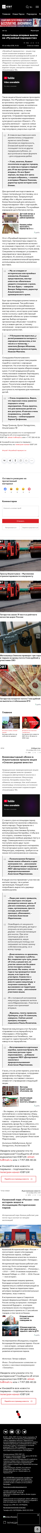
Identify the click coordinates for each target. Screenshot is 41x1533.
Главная (6, 14)
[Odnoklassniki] (18, 1431)
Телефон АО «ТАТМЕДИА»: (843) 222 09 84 (18, 1510)
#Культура (35, 31)
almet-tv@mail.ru (15, 437)
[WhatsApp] (21, 460)
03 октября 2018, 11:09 (33, 1193)
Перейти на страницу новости (17, 1179)
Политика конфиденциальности (15, 1487)
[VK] (5, 1431)
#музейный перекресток (17, 450)
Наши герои (18, 14)
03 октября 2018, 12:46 (33, 750)
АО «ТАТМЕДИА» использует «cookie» (16, 1477)
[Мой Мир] (26, 460)
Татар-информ (5, 1190)
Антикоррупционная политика (14, 1507)
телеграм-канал (22, 444)
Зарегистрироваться (30, 528)
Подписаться (28, 1522)
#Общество (35, 748)
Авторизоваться (10, 527)
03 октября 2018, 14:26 (10, 46)
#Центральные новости (31, 1191)
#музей (5, 450)
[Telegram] (10, 460)
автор (4, 31)
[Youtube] (12, 1431)
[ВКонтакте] (4, 460)
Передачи (32, 14)
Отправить (20, 521)
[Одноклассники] (15, 460)
